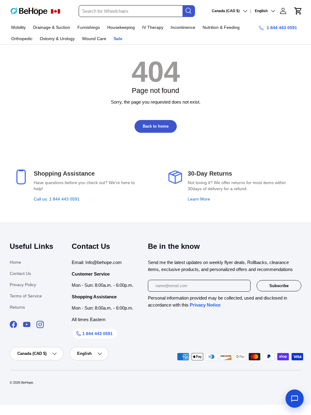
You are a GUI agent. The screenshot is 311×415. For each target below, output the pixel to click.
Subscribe (279, 285)
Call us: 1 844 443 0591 (57, 199)
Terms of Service (26, 295)
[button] (298, 11)
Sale (118, 38)
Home (15, 262)
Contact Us (20, 273)
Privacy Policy (23, 284)
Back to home (156, 126)
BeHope (27, 382)
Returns (17, 307)
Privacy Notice (205, 304)
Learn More (199, 199)
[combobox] (136, 11)
